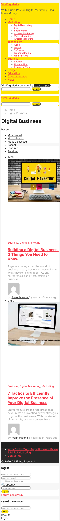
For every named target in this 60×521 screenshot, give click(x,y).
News (11, 79)
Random (13, 151)
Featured (13, 148)
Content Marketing (24, 33)
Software (19, 50)
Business (13, 58)
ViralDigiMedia (10, 4)
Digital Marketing (23, 25)
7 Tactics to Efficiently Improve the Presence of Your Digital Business (30, 398)
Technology (15, 41)
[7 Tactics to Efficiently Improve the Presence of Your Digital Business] (33, 343)
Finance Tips (21, 64)
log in (5, 491)
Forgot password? (12, 494)
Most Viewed (16, 138)
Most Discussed (17, 141)
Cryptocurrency (17, 76)
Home (11, 19)
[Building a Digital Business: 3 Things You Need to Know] (33, 200)
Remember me (14, 481)
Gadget (12, 70)
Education (14, 73)
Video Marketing (23, 36)
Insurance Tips (22, 67)
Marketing (14, 22)
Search (36, 89)
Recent (12, 144)
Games (17, 47)
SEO (16, 27)
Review (18, 61)
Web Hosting (21, 55)
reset (5, 511)
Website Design (22, 53)
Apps (17, 44)
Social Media (21, 30)
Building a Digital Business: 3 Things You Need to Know (33, 254)
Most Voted (15, 135)
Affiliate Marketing (23, 38)
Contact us (14, 455)
